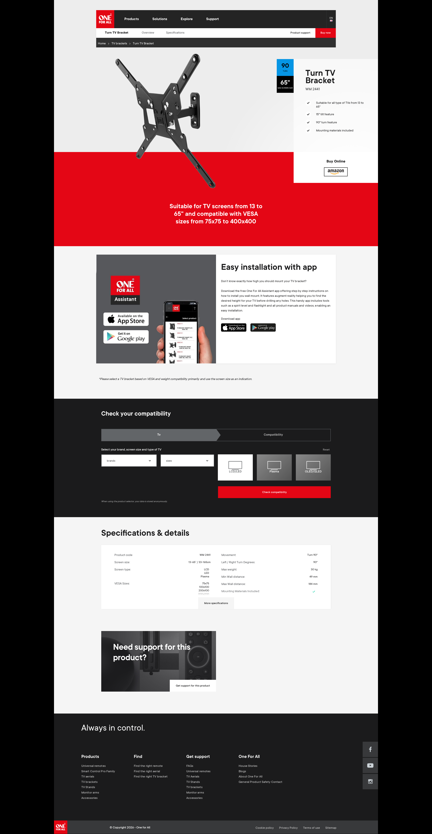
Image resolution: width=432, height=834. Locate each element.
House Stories (248, 766)
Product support (300, 32)
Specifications (175, 33)
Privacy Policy (288, 828)
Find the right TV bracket (151, 776)
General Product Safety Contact (260, 782)
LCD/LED (235, 471)
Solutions (159, 19)
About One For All (250, 776)
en (333, 21)
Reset (326, 449)
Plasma (274, 471)
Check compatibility (274, 492)
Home (102, 43)
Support (212, 19)
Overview (148, 33)
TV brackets (119, 43)
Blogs (242, 771)
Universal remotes (93, 766)
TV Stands (88, 787)
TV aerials (87, 776)
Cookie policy (264, 828)
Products (131, 19)
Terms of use (311, 828)
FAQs (189, 766)
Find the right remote (148, 766)
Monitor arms (90, 793)
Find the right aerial (147, 771)
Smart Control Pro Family (98, 771)
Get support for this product (193, 685)
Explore (187, 19)
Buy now (325, 32)
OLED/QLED (313, 471)
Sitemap (330, 828)
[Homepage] (105, 19)
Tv (163, 435)
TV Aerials (192, 776)
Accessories (89, 798)
